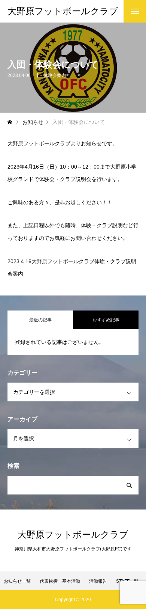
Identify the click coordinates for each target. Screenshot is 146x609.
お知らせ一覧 (17, 581)
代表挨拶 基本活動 (60, 581)
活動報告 (98, 581)
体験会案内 (54, 75)
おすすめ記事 (105, 320)
